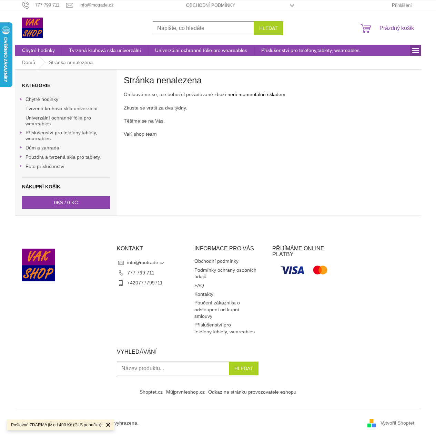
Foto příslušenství (45, 166)
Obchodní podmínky (210, 5)
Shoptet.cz (151, 392)
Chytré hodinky (42, 99)
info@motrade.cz (145, 262)
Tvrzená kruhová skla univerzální (62, 108)
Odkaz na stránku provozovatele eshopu (252, 392)
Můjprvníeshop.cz (185, 392)
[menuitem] (38, 50)
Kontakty (203, 294)
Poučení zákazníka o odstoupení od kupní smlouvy (217, 309)
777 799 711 (140, 272)
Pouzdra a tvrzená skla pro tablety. (63, 157)
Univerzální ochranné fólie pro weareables (58, 120)
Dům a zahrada (42, 147)
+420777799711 (145, 282)
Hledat (268, 28)
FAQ (199, 285)
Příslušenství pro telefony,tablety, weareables (61, 135)
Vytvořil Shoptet (397, 422)
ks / (66, 202)
